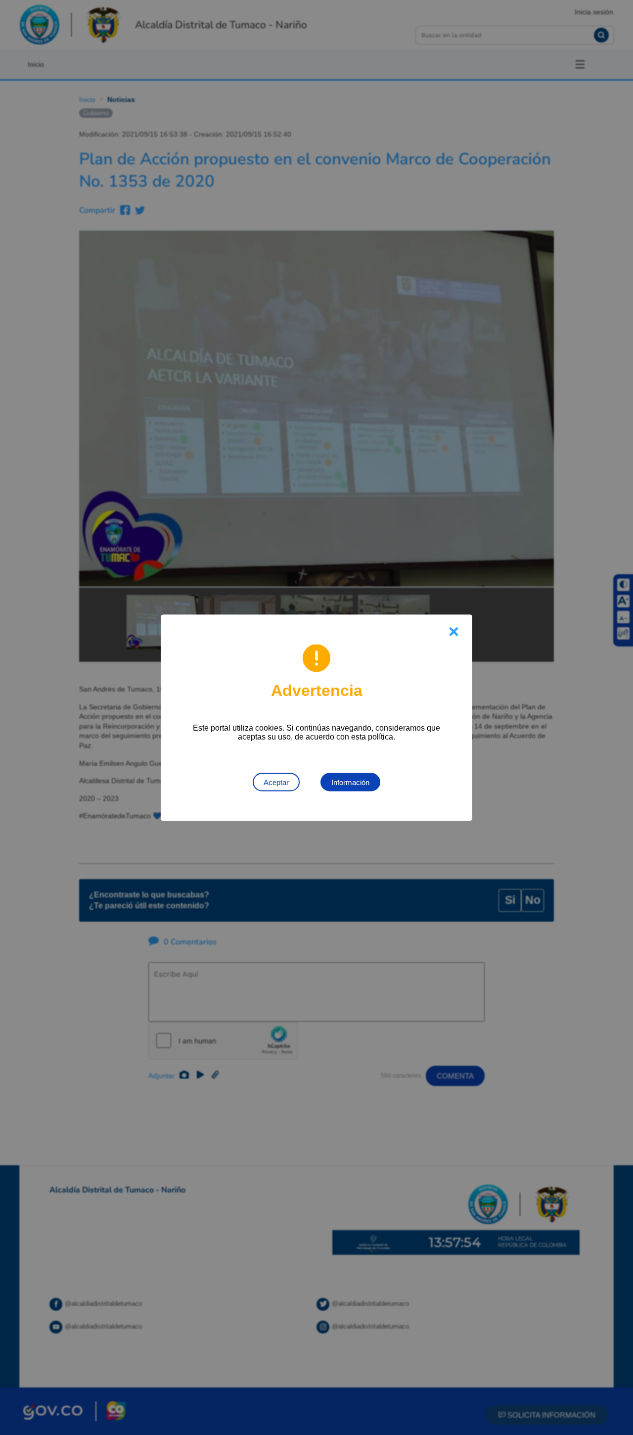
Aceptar (276, 782)
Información (350, 782)
